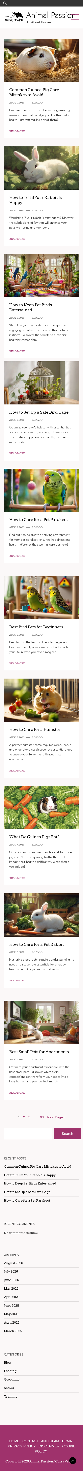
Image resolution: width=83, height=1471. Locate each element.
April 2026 (12, 1297)
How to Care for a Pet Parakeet (38, 519)
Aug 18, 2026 (16, 634)
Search (67, 1134)
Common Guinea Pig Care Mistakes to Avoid (34, 92)
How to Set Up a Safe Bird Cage (38, 412)
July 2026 (11, 1271)
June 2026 (11, 1280)
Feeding (10, 1371)
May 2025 (11, 1314)
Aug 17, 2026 (16, 844)
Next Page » (56, 1117)
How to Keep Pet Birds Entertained (30, 307)
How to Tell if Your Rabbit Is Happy (35, 200)
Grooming (12, 1379)
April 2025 (12, 1323)
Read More (17, 131)
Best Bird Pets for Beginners (36, 627)
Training (11, 1397)
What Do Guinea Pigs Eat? (34, 836)
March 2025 (13, 1331)
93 (42, 1117)
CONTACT (30, 1441)
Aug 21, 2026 (16, 102)
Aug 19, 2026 (16, 420)
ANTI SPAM (50, 1441)
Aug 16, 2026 (16, 1059)
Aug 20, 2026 (16, 210)
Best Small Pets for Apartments (39, 1051)
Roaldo (37, 102)
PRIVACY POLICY (22, 1446)
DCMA (67, 1441)
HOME (14, 1441)
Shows (9, 1388)
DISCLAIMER (49, 1446)
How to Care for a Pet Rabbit (36, 944)
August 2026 (13, 1263)
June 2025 (11, 1306)
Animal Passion (51, 15)
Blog (7, 1363)
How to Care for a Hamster (34, 729)
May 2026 (11, 1289)
